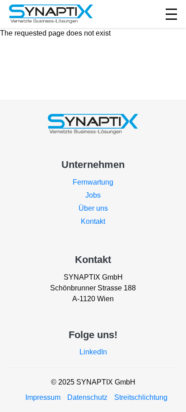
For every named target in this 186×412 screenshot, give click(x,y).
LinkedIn (93, 352)
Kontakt (93, 221)
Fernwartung (93, 182)
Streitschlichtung (140, 397)
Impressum (42, 397)
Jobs (93, 195)
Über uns (93, 208)
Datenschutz (87, 397)
